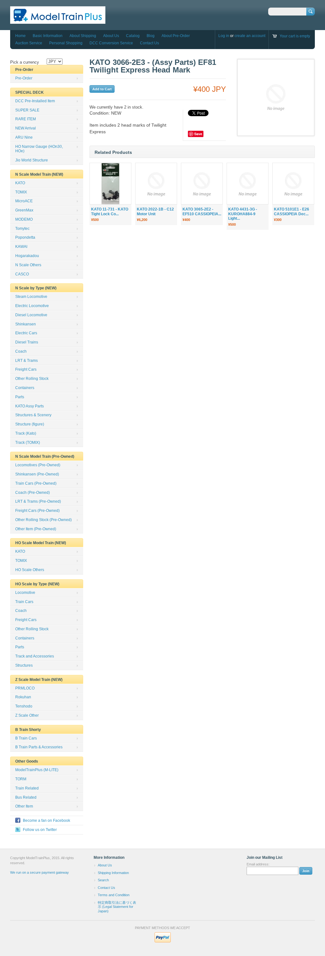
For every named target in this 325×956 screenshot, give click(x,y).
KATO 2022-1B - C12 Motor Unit (155, 211)
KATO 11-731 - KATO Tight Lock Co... (109, 211)
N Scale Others (28, 265)
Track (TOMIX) (27, 442)
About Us (111, 36)
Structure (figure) (29, 424)
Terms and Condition (113, 895)
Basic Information (48, 36)
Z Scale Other (27, 715)
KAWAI (21, 246)
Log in (223, 36)
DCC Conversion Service (111, 43)
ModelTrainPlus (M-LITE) (36, 770)
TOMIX (21, 192)
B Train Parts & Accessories (39, 747)
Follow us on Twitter (40, 829)
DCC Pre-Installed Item (35, 101)
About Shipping (83, 36)
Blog (151, 36)
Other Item (24, 806)
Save (198, 133)
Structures (24, 665)
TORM (20, 779)
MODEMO (24, 219)
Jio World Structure (31, 160)
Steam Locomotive (31, 296)
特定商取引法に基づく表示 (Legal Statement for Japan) (117, 907)
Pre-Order (23, 78)
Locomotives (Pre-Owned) (37, 465)
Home (20, 36)
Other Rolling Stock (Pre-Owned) (43, 520)
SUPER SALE (27, 110)
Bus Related (25, 797)
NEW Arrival (25, 128)
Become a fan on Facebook (46, 820)
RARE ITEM (25, 119)
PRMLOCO (25, 688)
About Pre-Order (176, 36)
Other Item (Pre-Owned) (35, 529)
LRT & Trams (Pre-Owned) (38, 501)
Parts (19, 397)
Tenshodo (23, 706)
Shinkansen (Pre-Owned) (37, 474)
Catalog (133, 36)
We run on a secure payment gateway (39, 872)
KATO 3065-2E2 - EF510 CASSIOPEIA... (201, 211)
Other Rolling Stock (32, 378)
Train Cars (24, 602)
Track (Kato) (25, 433)
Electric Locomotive (32, 306)
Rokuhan (23, 697)
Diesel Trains (26, 342)
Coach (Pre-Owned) (32, 492)
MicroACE (24, 201)
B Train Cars (26, 738)
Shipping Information (113, 873)
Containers (24, 388)
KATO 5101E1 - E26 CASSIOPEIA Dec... (291, 211)
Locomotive (25, 592)
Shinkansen (25, 324)
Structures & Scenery (33, 415)
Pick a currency (24, 62)
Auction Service (28, 43)
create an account (250, 36)
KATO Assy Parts (29, 406)
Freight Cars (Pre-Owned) (37, 510)
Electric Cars (26, 333)
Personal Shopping (66, 43)
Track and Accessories (34, 656)
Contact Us (149, 43)
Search (103, 880)
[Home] (57, 21)
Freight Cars (25, 369)
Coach (21, 351)
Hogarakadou (27, 256)
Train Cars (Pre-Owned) (35, 483)
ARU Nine (24, 137)
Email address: (258, 864)
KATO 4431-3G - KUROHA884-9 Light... (242, 214)
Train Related (27, 788)
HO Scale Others (29, 570)
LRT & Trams (26, 360)
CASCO (22, 274)
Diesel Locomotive (31, 315)
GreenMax (24, 210)
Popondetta (25, 237)
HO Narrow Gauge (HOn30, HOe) (39, 149)
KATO (20, 183)
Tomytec (22, 228)
